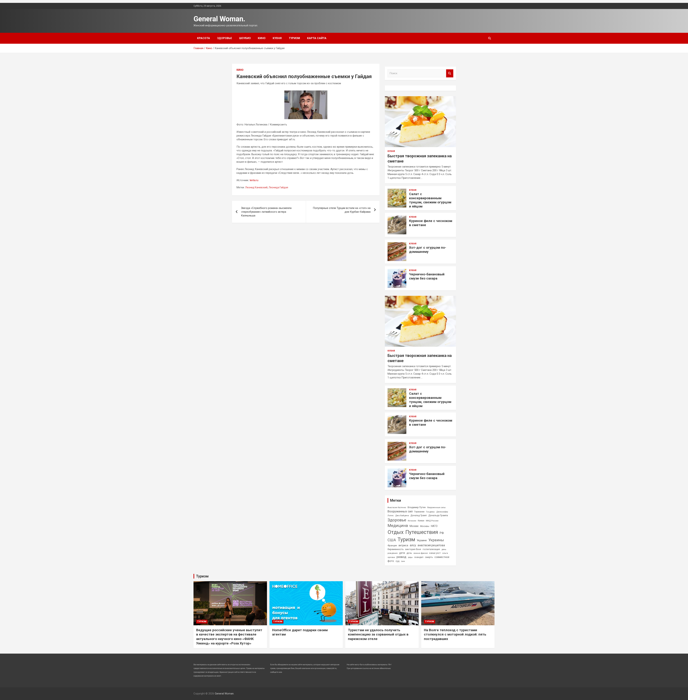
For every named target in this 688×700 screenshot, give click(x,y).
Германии (419, 511)
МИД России (432, 520)
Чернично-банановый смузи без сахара (427, 276)
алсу (413, 545)
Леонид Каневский (256, 187)
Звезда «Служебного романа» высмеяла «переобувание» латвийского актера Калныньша (266, 211)
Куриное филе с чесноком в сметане (430, 223)
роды (410, 557)
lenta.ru (254, 180)
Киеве (421, 520)
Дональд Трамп (418, 515)
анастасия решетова (431, 545)
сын (403, 561)
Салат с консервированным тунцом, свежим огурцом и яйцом (430, 200)
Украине (422, 540)
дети (402, 552)
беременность (396, 549)
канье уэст (435, 553)
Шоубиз (245, 38)
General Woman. (219, 19)
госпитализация (431, 549)
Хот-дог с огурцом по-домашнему (427, 249)
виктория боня (413, 549)
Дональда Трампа (438, 515)
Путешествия (421, 532)
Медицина (398, 525)
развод (401, 557)
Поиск (449, 73)
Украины (436, 540)
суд (397, 561)
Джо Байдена (402, 515)
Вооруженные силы (436, 507)
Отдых (396, 532)
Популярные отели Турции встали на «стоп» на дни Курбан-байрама (342, 209)
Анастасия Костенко (397, 507)
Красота (203, 38)
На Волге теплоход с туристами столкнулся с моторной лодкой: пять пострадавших (455, 634)
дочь (409, 553)
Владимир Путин (417, 507)
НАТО (434, 526)
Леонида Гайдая (278, 187)
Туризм (294, 38)
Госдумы (430, 511)
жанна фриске (421, 553)
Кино (262, 38)
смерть (429, 557)
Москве (414, 526)
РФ (442, 533)
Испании (412, 521)
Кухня (277, 38)
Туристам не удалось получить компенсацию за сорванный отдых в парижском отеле (378, 634)
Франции (392, 545)
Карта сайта (316, 38)
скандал (418, 557)
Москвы (424, 526)
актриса (403, 545)
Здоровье (224, 38)
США (392, 540)
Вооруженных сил (400, 511)
